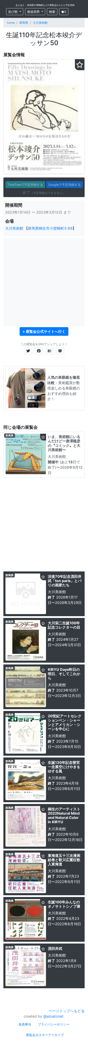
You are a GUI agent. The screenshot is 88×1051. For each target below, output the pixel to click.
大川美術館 (40, 22)
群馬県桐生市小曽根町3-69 (50, 228)
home (11, 22)
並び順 (13, 12)
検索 (52, 12)
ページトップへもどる (67, 1011)
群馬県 (23, 22)
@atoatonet (53, 1016)
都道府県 (34, 12)
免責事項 (25, 1024)
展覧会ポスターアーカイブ (45, 1035)
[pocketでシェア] (60, 351)
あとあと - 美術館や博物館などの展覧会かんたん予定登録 (45, 5)
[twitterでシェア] (28, 351)
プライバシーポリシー (53, 1024)
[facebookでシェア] (39, 351)
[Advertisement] (44, 282)
